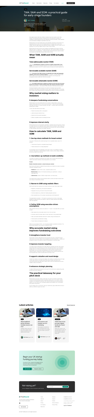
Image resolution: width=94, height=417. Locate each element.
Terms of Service (55, 402)
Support (53, 398)
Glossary (53, 396)
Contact (53, 400)
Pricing (50, 3)
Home (42, 396)
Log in (62, 3)
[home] (23, 3)
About (33, 3)
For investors (56, 3)
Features (42, 398)
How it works (39, 3)
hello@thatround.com (68, 396)
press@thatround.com (68, 398)
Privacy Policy (54, 404)
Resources (45, 3)
